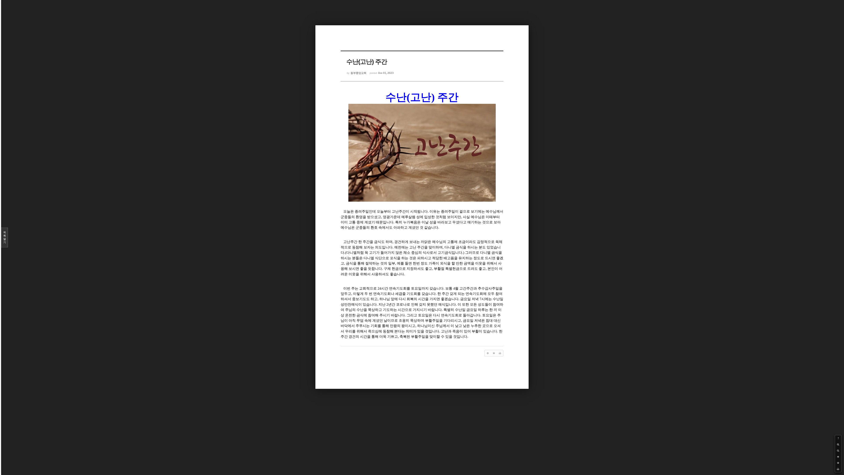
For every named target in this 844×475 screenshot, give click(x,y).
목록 (4, 237)
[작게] (838, 451)
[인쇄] (838, 469)
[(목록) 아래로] (838, 463)
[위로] (838, 457)
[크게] (838, 444)
